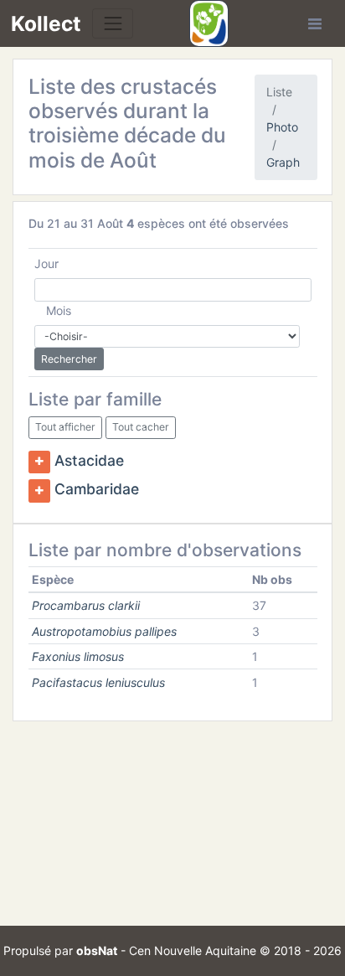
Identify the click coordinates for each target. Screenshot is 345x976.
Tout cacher (140, 427)
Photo (282, 127)
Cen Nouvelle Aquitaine (192, 950)
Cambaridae (96, 489)
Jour (46, 263)
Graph (283, 162)
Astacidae (89, 460)
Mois (58, 310)
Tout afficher (65, 427)
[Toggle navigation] (112, 23)
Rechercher (69, 359)
